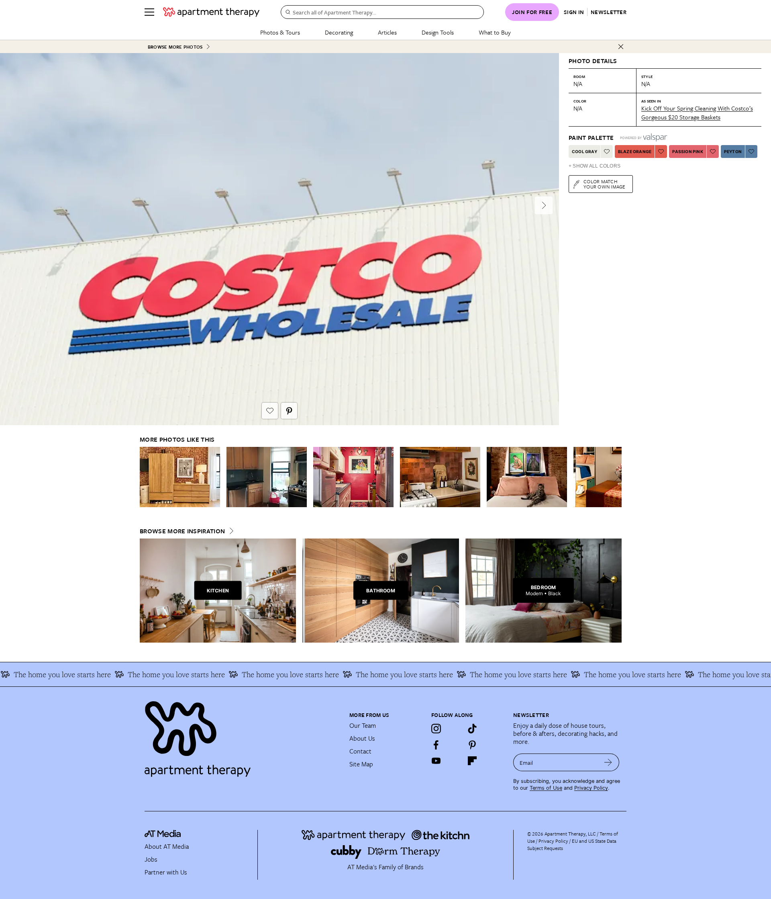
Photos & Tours (280, 32)
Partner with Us (166, 872)
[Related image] (180, 477)
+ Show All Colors (594, 166)
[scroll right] (615, 477)
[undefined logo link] (211, 12)
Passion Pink (687, 151)
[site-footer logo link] (163, 835)
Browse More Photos (175, 46)
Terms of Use (546, 788)
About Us (362, 738)
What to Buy (495, 32)
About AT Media (167, 846)
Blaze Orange (634, 151)
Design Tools (438, 32)
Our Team (362, 725)
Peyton (733, 151)
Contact (360, 751)
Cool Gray (584, 151)
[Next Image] (544, 205)
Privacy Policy (591, 788)
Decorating (339, 32)
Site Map (361, 764)
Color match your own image (604, 184)
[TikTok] (472, 728)
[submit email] (608, 762)
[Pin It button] (289, 411)
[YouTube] (436, 761)
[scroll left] (146, 477)
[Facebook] (436, 745)
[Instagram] (436, 728)
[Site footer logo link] (242, 735)
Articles (387, 32)
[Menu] (149, 12)
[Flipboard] (472, 761)
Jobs (151, 859)
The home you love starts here (151, 674)
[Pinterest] (472, 745)
